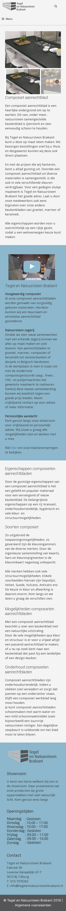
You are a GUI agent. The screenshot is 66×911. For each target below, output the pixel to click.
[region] (33, 63)
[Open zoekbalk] (56, 6)
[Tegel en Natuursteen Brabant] (19, 6)
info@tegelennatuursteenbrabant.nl (36, 886)
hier (14, 448)
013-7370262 (19, 881)
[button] (9, 49)
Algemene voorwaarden (33, 905)
